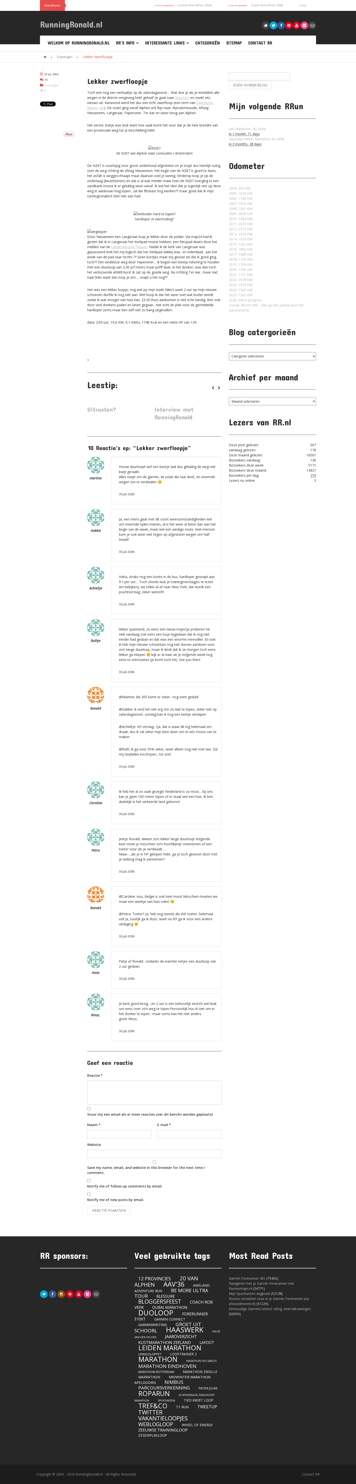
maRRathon (149, 1377)
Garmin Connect (169, 1319)
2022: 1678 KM (240, 279)
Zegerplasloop (152, 1435)
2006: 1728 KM (240, 198)
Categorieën (207, 42)
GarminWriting (152, 1324)
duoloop (155, 1312)
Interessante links (165, 42)
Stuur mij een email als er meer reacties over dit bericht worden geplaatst (150, 1114)
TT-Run (182, 1407)
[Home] (45, 57)
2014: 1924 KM (240, 239)
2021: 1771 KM (240, 274)
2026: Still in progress (245, 300)
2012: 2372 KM (240, 229)
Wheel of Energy (197, 1425)
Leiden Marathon (169, 1347)
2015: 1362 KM (240, 244)
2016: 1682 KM (240, 249)
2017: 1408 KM (240, 254)
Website (94, 1144)
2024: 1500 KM (240, 290)
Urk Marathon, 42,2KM (247, 128)
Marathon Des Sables (201, 1361)
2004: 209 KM (239, 188)
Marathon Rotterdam (156, 1372)
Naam (94, 1124)
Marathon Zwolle (200, 1371)
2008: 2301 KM (240, 208)
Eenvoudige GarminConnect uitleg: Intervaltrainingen (270, 1308)
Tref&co (152, 1405)
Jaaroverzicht (181, 1336)
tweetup (207, 1407)
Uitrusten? (101, 409)
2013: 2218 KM (240, 234)
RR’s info (125, 42)
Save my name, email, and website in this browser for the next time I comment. (146, 1170)
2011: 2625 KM (240, 224)
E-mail (164, 1124)
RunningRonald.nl (71, 24)
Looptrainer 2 (183, 1354)
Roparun (154, 1393)
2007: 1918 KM (240, 203)
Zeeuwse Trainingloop (163, 1430)
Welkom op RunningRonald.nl (79, 42)
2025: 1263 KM (240, 295)
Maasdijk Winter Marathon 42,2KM (256, 139)
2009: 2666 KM (240, 213)
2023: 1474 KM (240, 284)
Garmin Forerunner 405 (247, 1278)
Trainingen (64, 57)
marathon (158, 1359)
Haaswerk (184, 1330)
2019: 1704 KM (240, 264)
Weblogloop (155, 1424)
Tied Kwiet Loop (198, 1400)
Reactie (95, 1075)
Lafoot (207, 1342)
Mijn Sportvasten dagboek (250, 1293)
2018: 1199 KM (240, 259)
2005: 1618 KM (240, 193)
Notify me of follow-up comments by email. (125, 1186)
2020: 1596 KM (240, 269)
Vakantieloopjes (163, 1418)
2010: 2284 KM (240, 218)
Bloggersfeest (159, 1301)
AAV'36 (173, 1284)
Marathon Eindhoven (167, 1366)
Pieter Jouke (208, 1388)
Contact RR (260, 42)
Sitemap (234, 42)
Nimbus (173, 1382)
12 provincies (154, 1279)
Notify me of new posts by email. (115, 1199)
